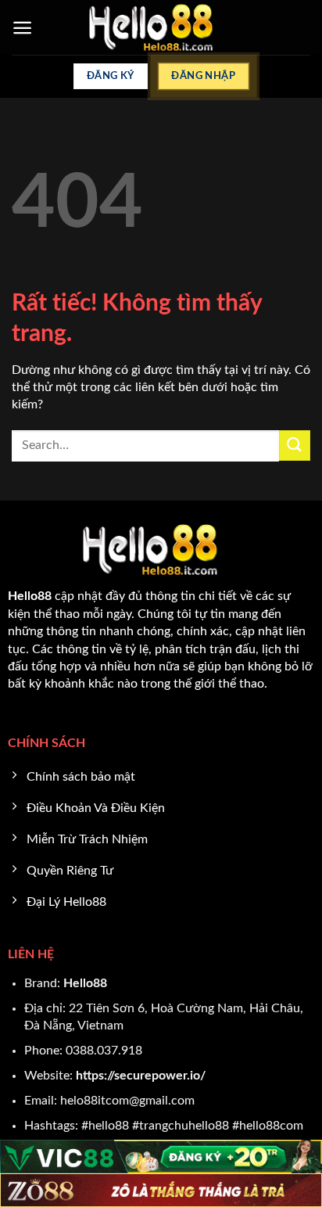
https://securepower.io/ (141, 1075)
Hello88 (85, 983)
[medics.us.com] (161, 27)
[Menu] (22, 27)
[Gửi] (294, 445)
